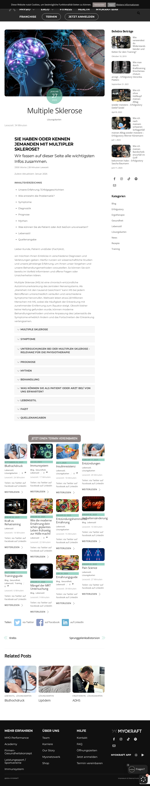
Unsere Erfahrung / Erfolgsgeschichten (41, 189)
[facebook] (114, 178)
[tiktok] (129, 178)
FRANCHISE (27, 16)
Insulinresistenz (65, 466)
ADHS (76, 700)
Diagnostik (24, 208)
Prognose (24, 214)
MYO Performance (17, 737)
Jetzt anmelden (87, 757)
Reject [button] (111, 5)
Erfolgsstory (118, 209)
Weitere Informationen (127, 4)
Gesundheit (41, 470)
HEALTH (84, 9)
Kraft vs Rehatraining (13, 522)
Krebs (12, 638)
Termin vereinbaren (90, 763)
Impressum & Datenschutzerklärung (131, 778)
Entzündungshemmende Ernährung (71, 520)
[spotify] (136, 178)
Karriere (47, 744)
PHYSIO (24, 9)
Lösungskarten (54, 119)
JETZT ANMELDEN (82, 16)
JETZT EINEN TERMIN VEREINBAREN (54, 438)
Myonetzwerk (51, 757)
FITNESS (66, 9)
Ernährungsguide (67, 577)
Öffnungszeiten (87, 750)
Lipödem (45, 700)
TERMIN (51, 16)
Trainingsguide (14, 576)
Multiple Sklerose (54, 110)
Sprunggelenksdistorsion (84, 638)
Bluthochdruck (14, 466)
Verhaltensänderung (95, 518)
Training (18, 583)
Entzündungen (91, 463)
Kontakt (82, 737)
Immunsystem (39, 465)
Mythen (23, 220)
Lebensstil (24, 233)
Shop (45, 763)
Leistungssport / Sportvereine (15, 761)
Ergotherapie (79, 696)
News (114, 237)
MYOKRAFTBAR (107, 9)
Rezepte (116, 243)
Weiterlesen (12, 492)
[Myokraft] (12, 9)
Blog (32, 470)
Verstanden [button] (99, 4)
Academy (11, 744)
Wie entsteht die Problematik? (36, 196)
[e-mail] (114, 184)
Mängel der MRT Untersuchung (40, 587)
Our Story (48, 750)
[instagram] (122, 178)
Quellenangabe (27, 239)
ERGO (45, 9)
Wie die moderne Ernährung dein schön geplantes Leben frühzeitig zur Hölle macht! (41, 526)
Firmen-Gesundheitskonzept (18, 752)
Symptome (25, 202)
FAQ (79, 744)
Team (46, 737)
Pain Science (89, 568)
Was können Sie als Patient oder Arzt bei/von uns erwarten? (53, 227)
